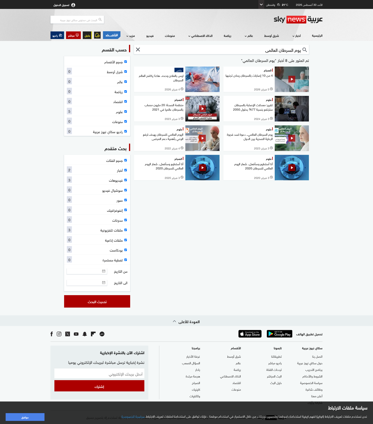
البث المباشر (274, 376)
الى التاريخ (120, 282)
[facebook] (52, 333)
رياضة (227, 35)
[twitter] (67, 333)
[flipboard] (93, 333)
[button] (73, 35)
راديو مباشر (275, 362)
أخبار (298, 35)
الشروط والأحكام (312, 376)
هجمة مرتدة (193, 376)
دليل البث (276, 382)
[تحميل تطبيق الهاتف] (264, 334)
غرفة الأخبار (193, 356)
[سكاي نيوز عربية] (298, 19)
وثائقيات (195, 395)
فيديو (150, 35)
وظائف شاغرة (314, 389)
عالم (250, 35)
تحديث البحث (97, 301)
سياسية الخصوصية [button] (133, 416)
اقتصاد (236, 382)
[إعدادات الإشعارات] (97, 35)
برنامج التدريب (313, 369)
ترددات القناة (274, 369)
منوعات (170, 35)
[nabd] (102, 333)
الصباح (196, 382)
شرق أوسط (271, 35)
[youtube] (76, 333)
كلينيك (196, 389)
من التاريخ (120, 271)
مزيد (132, 35)
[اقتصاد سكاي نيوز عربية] (111, 35)
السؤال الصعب (191, 362)
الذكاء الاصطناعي (202, 35)
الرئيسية (317, 35)
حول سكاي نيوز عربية (309, 362)
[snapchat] (84, 333)
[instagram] (59, 333)
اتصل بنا (317, 356)
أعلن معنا (316, 395)
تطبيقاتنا (276, 356)
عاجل (87, 35)
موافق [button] (25, 416)
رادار (197, 369)
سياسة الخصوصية (311, 382)
